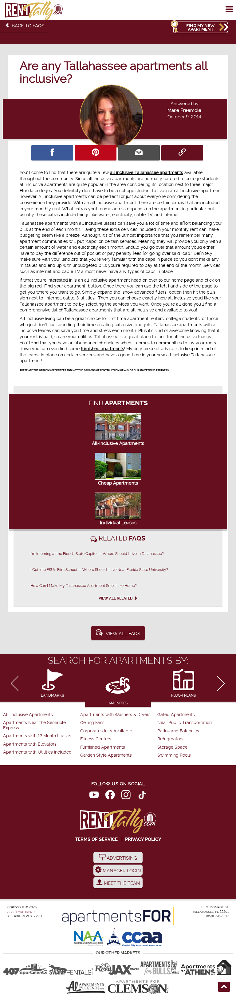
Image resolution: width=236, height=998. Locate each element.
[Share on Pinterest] (95, 152)
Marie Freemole (184, 110)
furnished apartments (102, 348)
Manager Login (121, 870)
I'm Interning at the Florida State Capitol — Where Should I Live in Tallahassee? (97, 554)
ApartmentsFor (21, 912)
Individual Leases (118, 522)
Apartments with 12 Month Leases (37, 736)
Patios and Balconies (178, 731)
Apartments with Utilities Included (37, 752)
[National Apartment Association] (89, 938)
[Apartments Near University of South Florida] (159, 967)
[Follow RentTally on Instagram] (126, 796)
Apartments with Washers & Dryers (115, 714)
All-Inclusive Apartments (118, 443)
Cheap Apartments (118, 483)
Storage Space (172, 747)
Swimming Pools (174, 755)
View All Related (116, 598)
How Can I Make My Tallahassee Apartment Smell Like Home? (83, 586)
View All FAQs (123, 633)
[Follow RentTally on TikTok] (142, 796)
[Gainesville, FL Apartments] (71, 967)
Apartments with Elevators (30, 744)
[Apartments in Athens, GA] (206, 967)
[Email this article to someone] (139, 152)
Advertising (121, 858)
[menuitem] (41, 715)
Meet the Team (121, 883)
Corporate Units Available (106, 731)
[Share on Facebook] (52, 152)
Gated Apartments (176, 714)
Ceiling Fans (92, 722)
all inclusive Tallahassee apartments (146, 172)
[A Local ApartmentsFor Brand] (118, 915)
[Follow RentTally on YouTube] (94, 796)
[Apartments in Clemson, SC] (138, 987)
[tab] (52, 683)
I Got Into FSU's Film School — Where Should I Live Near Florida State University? (99, 570)
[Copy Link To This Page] (182, 152)
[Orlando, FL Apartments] (25, 967)
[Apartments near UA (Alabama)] (85, 987)
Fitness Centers (95, 739)
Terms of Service (96, 839)
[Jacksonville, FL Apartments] (117, 967)
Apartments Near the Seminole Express (34, 725)
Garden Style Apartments (106, 755)
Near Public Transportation (184, 722)
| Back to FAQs (27, 26)
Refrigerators (170, 739)
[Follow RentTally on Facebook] (110, 796)
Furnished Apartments (102, 747)
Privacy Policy (143, 839)
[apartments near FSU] (34, 11)
